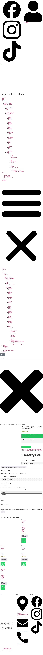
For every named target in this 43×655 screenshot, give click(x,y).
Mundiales (6, 173)
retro (25, 451)
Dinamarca (10, 137)
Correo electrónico (5, 504)
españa (40, 450)
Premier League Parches (9, 177)
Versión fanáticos (9, 108)
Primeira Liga (13, 161)
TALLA (24, 439)
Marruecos (10, 132)
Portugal (10, 124)
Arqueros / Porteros (8, 104)
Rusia (9, 142)
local (22, 451)
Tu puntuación (4, 490)
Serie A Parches (7, 176)
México (9, 134)
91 (38, 450)
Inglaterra (10, 119)
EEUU (9, 136)
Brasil (9, 121)
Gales (9, 143)
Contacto (4, 180)
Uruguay (10, 128)
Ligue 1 (11, 160)
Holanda (10, 123)
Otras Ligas (12, 163)
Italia (9, 127)
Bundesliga (12, 158)
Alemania (10, 131)
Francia (9, 117)
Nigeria (9, 144)
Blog (3, 99)
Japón (9, 133)
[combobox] (21, 359)
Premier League (13, 157)
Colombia (10, 126)
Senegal (10, 138)
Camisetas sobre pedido (9, 105)
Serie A (11, 156)
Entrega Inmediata (7, 103)
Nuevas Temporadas (10, 112)
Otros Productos (9, 113)
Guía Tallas (4, 179)
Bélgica (9, 122)
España (9, 118)
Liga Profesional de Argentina (18, 171)
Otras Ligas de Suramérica (15, 170)
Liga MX (12, 166)
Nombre (2, 500)
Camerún (10, 151)
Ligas (9, 153)
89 (37, 450)
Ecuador (10, 139)
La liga (11, 155)
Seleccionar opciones (24, 536)
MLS (11, 165)
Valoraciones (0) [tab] (22, 467)
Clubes (7, 152)
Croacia (9, 129)
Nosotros (4, 97)
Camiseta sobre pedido (24, 541)
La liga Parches (7, 175)
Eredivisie (12, 162)
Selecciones (8, 114)
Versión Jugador (9, 107)
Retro (7, 109)
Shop (3, 98)
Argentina (10, 115)
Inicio (1, 424)
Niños (7, 110)
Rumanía (10, 148)
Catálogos (4, 100)
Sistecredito (6, 102)
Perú (9, 147)
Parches (3, 172)
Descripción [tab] (4, 467)
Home (3, 95)
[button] (21, 224)
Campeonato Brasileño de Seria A (17, 168)
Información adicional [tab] (12, 467)
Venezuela (10, 146)
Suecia (9, 141)
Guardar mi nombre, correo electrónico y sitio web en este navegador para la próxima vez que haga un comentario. (21, 510)
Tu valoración (4, 494)
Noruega (10, 150)
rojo (27, 451)
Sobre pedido (26, 446)
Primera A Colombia (14, 167)
